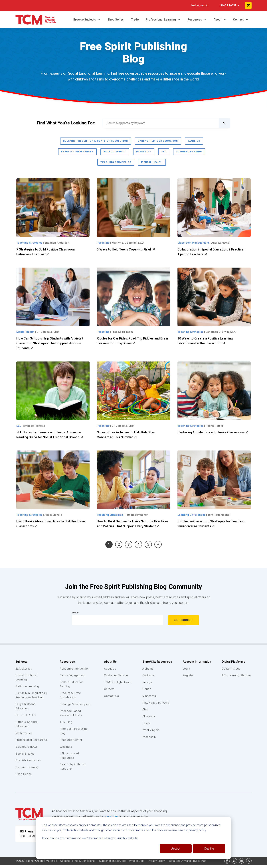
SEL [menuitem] (163, 151)
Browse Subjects (85, 19)
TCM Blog (66, 722)
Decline (209, 848)
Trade (135, 19)
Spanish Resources (28, 760)
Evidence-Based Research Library (71, 713)
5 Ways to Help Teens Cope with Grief (124, 249)
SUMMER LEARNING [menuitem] (189, 151)
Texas (146, 723)
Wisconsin (149, 737)
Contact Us (111, 696)
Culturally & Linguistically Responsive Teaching (31, 695)
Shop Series (116, 19)
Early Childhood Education (25, 706)
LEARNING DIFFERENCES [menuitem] (77, 151)
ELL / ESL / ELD (25, 715)
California (148, 675)
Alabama (148, 668)
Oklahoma (148, 716)
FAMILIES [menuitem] (194, 141)
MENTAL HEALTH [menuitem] (152, 162)
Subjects (21, 661)
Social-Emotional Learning (26, 677)
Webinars (66, 746)
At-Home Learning (27, 686)
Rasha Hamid (214, 425)
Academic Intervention (74, 668)
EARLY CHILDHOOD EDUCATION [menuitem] (158, 141)
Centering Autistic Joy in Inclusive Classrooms (211, 432)
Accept (175, 848)
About (218, 19)
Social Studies (25, 753)
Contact (238, 19)
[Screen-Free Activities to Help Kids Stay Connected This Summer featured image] (133, 390)
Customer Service (116, 675)
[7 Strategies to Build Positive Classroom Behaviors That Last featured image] (53, 207)
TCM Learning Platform (237, 675)
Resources (195, 19)
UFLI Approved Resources (69, 755)
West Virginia (150, 730)
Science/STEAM (26, 746)
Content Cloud (231, 668)
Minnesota (149, 696)
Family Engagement (72, 675)
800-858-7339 (29, 836)
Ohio (145, 709)
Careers (109, 689)
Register (188, 675)
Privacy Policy (156, 860)
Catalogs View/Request (75, 704)
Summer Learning (27, 767)
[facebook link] (227, 861)
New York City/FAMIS (156, 702)
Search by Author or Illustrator (73, 766)
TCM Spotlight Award (118, 682)
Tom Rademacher (136, 514)
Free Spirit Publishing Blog (74, 731)
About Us (110, 661)
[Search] (224, 123)
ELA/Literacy (23, 668)
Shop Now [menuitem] (228, 5)
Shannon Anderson (56, 242)
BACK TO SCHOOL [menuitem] (115, 151)
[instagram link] (241, 861)
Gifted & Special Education (26, 724)
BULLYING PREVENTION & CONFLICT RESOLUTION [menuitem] (95, 141)
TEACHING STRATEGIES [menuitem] (115, 162)
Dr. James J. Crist (48, 332)
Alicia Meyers (53, 514)
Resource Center (71, 739)
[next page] (158, 544)
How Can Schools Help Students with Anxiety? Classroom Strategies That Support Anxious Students (49, 343)
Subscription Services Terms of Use (121, 860)
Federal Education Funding (72, 684)
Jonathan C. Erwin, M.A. (221, 332)
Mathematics (24, 733)
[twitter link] (249, 861)
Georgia (147, 682)
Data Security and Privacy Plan (187, 860)
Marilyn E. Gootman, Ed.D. (128, 242)
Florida (146, 689)
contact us (111, 816)
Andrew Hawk (220, 242)
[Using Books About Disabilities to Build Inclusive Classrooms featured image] (53, 479)
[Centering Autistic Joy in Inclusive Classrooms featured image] (214, 390)
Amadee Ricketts (34, 425)
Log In (187, 668)
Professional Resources (31, 739)
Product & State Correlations (70, 695)
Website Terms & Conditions (77, 860)
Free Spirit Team (122, 332)
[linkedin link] (234, 861)
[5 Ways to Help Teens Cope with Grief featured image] (133, 207)
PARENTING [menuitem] (143, 151)
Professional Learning (161, 19)
